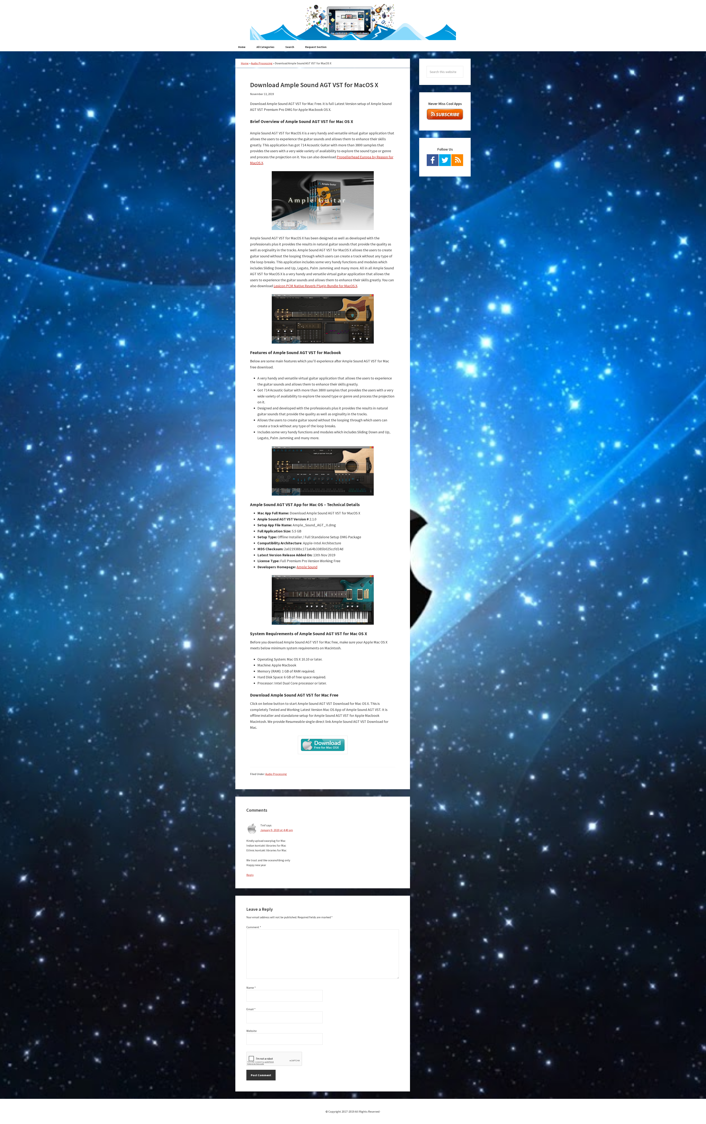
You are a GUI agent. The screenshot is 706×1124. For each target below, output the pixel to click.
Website (251, 1031)
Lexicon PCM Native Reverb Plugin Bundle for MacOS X (315, 285)
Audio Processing (261, 63)
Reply (250, 875)
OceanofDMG (353, 22)
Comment (253, 927)
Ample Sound (307, 567)
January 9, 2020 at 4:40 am (276, 830)
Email (251, 1009)
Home (245, 63)
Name (251, 987)
